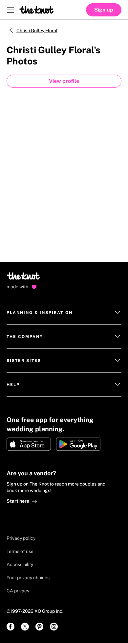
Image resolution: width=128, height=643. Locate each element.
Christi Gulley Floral (36, 30)
